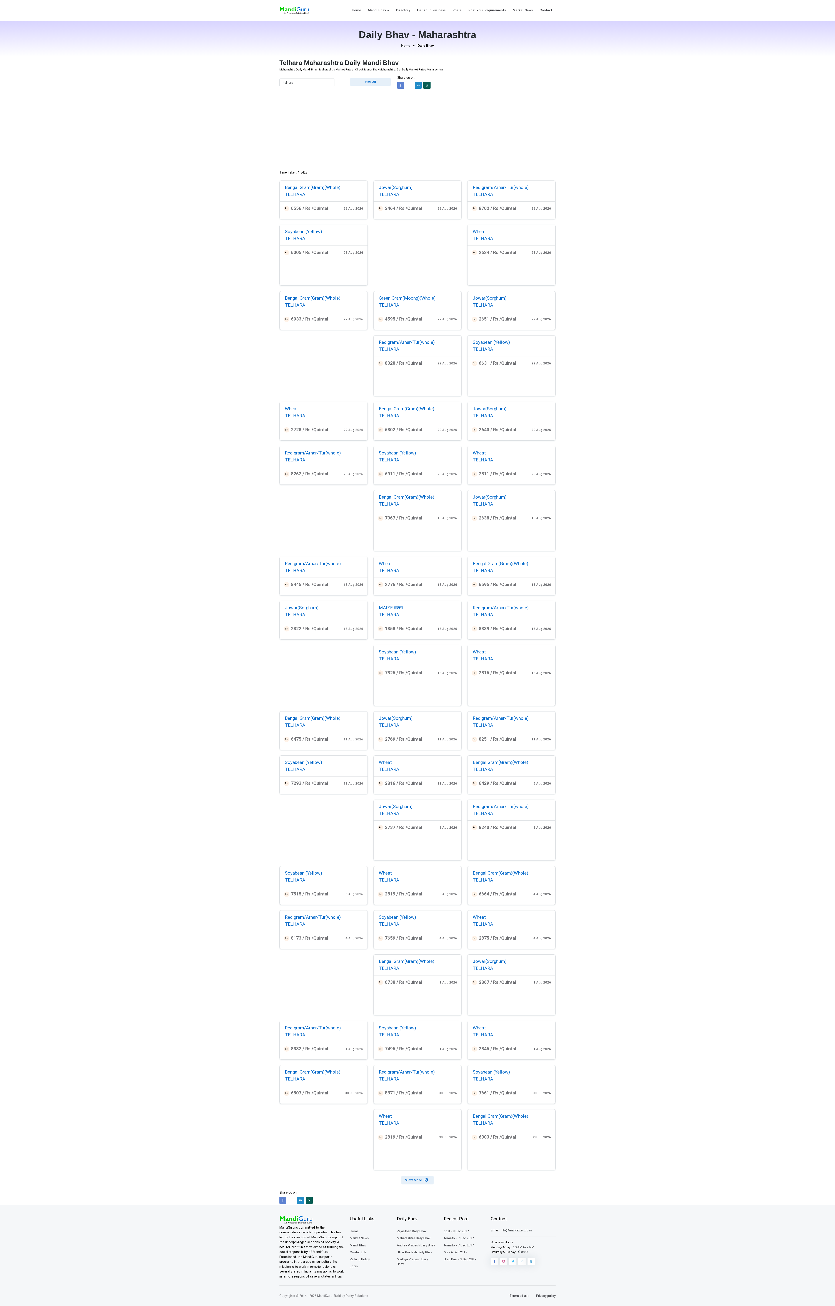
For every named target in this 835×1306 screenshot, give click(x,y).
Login (354, 1266)
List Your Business (431, 10)
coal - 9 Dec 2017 (456, 1231)
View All (370, 82)
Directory (403, 10)
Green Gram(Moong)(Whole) (407, 298)
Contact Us (358, 1252)
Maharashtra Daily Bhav (413, 1238)
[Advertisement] (417, 134)
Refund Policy (360, 1259)
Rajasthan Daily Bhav (411, 1231)
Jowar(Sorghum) (395, 187)
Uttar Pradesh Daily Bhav (414, 1252)
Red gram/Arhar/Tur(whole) (501, 187)
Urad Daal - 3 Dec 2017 (460, 1259)
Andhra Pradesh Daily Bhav (416, 1245)
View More (414, 1180)
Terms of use (519, 1296)
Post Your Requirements (487, 10)
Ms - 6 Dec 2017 (455, 1252)
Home (356, 10)
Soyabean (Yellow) (303, 231)
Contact (546, 10)
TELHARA (295, 194)
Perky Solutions (357, 1296)
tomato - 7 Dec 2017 (459, 1238)
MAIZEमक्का (391, 607)
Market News (523, 10)
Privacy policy (546, 1296)
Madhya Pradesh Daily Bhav (412, 1261)
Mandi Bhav (377, 10)
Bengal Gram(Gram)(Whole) (312, 187)
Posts (457, 10)
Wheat (479, 231)
